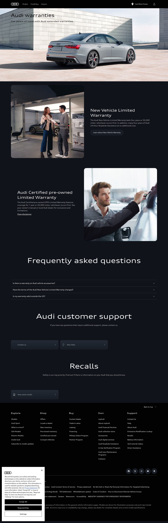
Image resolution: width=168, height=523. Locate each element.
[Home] (15, 4)
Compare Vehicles (47, 440)
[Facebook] (128, 471)
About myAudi (104, 423)
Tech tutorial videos (135, 444)
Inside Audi (15, 440)
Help (129, 423)
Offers (42, 419)
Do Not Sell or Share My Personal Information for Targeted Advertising (121, 487)
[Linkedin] (154, 471)
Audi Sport (15, 423)
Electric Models (17, 436)
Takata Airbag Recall (49, 492)
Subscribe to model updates (22, 444)
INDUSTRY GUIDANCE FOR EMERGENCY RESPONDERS (109, 496)
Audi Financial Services (107, 427)
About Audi (131, 427)
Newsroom (70, 496)
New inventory (46, 427)
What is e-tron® (17, 427)
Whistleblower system (82, 492)
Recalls (130, 436)
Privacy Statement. (31, 488)
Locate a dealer (46, 423)
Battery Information (135, 440)
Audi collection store (106, 431)
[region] (23, 494)
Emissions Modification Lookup (139, 431)
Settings (23, 514)
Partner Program (76, 440)
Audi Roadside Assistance (108, 444)
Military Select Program (78, 436)
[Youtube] (148, 471)
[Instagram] (141, 471)
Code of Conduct (99, 492)
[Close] (41, 470)
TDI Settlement (65, 492)
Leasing (72, 427)
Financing (73, 431)
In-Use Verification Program (109, 448)
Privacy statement (84, 487)
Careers (61, 496)
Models (14, 419)
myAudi (101, 419)
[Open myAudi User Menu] (154, 4)
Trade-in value (74, 423)
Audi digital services (106, 440)
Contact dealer (75, 419)
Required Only (23, 508)
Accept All (23, 502)
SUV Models (16, 431)
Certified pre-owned (48, 436)
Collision (101, 459)
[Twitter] (135, 471)
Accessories (103, 436)
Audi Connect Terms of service (63, 487)
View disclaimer (24, 214)
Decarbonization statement (45, 496)
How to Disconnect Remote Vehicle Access (124, 492)
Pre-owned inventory (48, 431)
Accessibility (81, 496)
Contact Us (131, 419)
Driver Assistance (134, 448)
